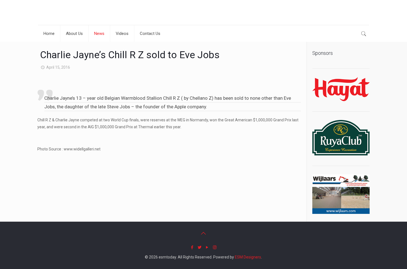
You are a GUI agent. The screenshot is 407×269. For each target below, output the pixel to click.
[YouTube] (207, 247)
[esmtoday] (57, 12)
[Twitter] (200, 247)
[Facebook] (192, 247)
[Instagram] (215, 247)
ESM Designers (248, 257)
